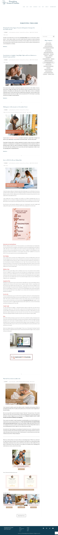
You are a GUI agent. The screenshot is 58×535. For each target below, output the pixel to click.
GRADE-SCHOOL (46, 54)
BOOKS (28, 527)
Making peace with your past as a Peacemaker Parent (15, 107)
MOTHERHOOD (48, 57)
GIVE (28, 530)
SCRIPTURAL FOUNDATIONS (48, 66)
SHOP (43, 6)
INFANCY (46, 55)
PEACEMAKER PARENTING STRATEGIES (48, 63)
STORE (28, 528)
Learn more (21, 469)
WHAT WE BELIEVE (21, 528)
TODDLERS (45, 74)
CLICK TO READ (21, 507)
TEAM (28, 529)
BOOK (27, 6)
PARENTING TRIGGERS (34, 32)
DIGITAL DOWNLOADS (48, 46)
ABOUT (31, 6)
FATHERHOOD (16, 112)
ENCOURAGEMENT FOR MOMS (9, 112)
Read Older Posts (21, 515)
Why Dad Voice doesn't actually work (11, 378)
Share (6, 32)
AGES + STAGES (48, 43)
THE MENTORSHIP (53, 6)
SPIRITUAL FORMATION (48, 69)
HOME (24, 6)
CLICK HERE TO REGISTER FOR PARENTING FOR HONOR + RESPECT (21, 489)
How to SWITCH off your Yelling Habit (12, 160)
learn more (21, 351)
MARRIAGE (50, 55)
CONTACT (46, 6)
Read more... (5, 46)
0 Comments (6, 34)
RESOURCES (35, 6)
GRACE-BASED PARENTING (48, 52)
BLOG (40, 6)
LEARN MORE (9, 507)
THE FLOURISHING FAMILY (48, 72)
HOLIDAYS (51, 54)
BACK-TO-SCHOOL (48, 44)
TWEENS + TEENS (51, 74)
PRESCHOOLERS (48, 64)
